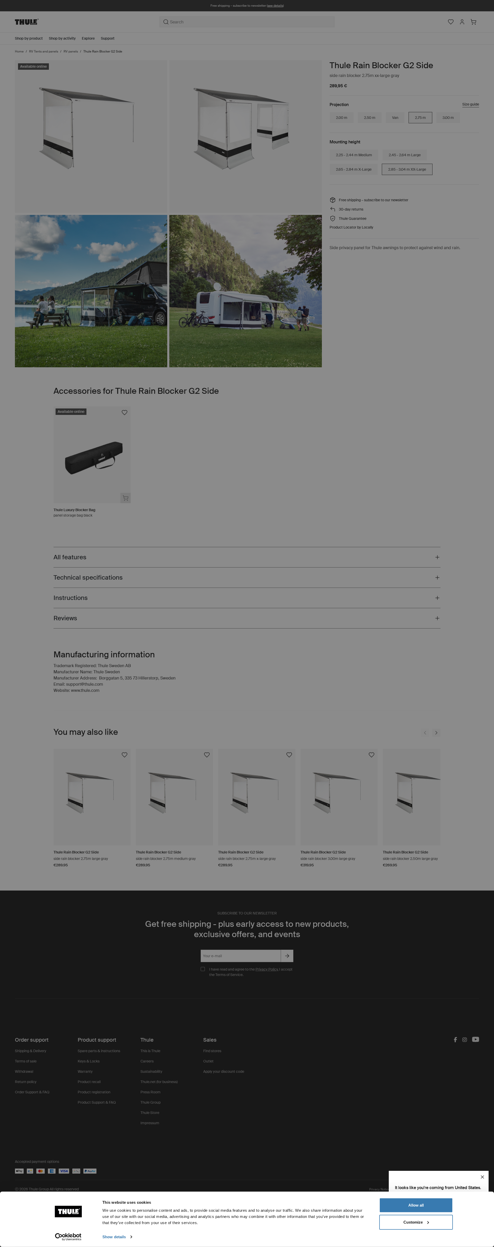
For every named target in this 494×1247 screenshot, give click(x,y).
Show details (114, 1237)
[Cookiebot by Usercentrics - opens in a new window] (68, 1237)
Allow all (416, 1205)
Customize (413, 1222)
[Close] (482, 1177)
